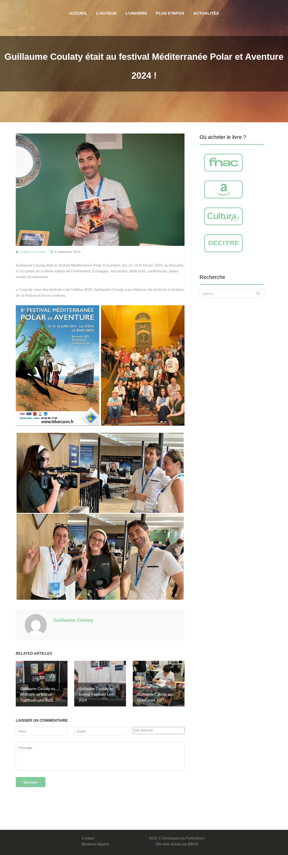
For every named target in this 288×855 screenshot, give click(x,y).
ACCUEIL (78, 13)
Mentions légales (95, 844)
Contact (88, 838)
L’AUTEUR (106, 13)
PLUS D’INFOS (170, 13)
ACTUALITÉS (206, 13)
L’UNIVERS (136, 13)
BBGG (193, 844)
